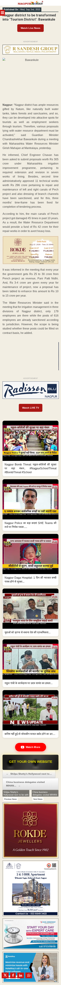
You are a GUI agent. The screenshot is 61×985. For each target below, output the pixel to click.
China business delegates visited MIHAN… (25, 784)
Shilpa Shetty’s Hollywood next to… (29, 773)
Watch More (33, 747)
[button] (30, 448)
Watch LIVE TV (30, 407)
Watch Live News (30, 28)
